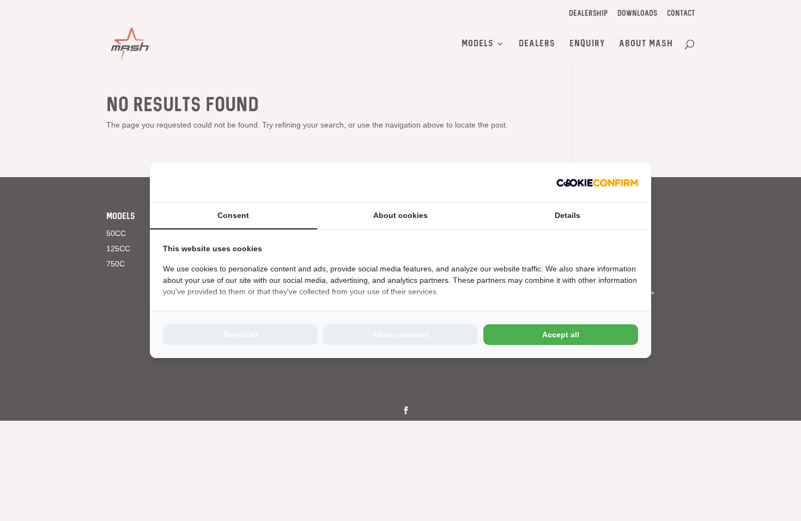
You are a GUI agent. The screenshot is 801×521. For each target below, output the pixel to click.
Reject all (240, 334)
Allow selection (400, 334)
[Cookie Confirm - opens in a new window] (597, 182)
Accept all (560, 334)
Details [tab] (567, 215)
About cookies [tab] (400, 215)
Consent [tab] (233, 215)
